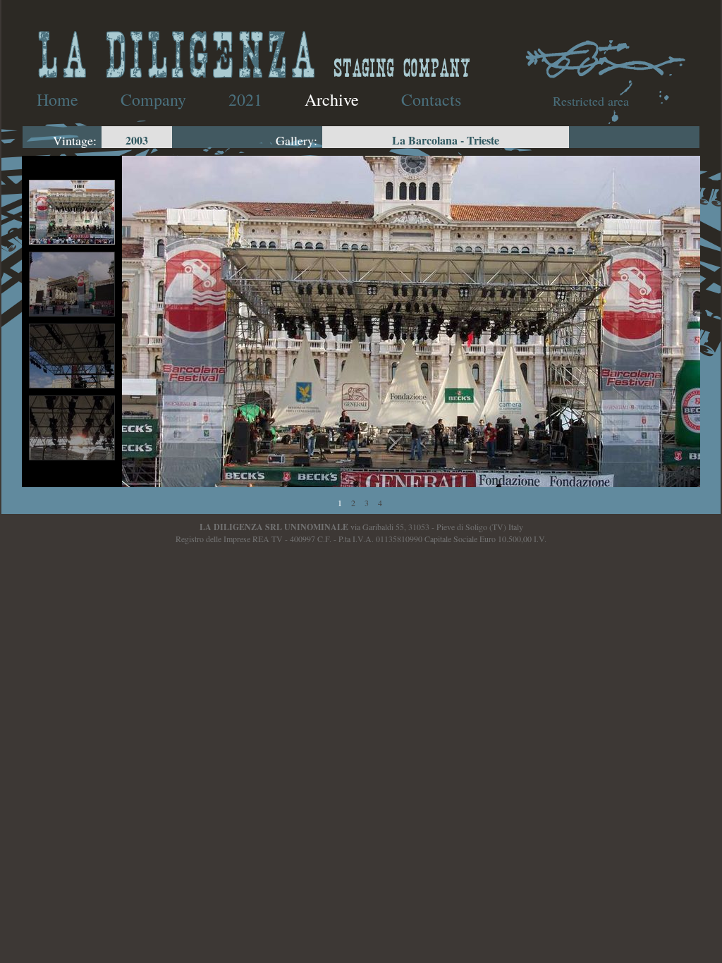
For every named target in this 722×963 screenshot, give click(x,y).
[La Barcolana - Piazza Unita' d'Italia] (411, 346)
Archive (332, 99)
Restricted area (591, 100)
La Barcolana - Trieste (445, 140)
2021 (245, 99)
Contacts (431, 99)
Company (153, 99)
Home (57, 99)
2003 (137, 140)
